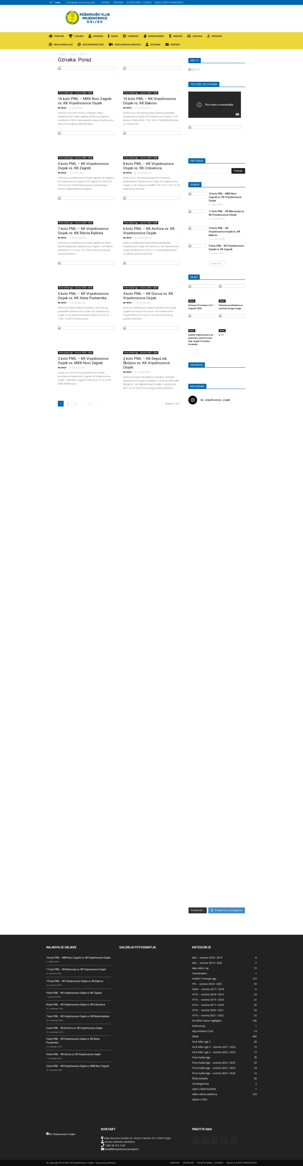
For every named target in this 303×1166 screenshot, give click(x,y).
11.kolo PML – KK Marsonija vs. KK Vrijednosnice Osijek (76, 969)
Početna (62, 54)
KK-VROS (62, 107)
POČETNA (59, 36)
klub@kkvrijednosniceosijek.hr (122, 1149)
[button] (252, 36)
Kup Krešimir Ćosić (202, 1031)
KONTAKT (105, 2)
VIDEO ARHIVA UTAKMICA (128, 44)
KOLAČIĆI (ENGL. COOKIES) (139, 2)
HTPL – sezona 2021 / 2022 (208, 1015)
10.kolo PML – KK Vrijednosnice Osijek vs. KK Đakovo (149, 101)
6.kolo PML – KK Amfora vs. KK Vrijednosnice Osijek (149, 231)
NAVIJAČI (177, 36)
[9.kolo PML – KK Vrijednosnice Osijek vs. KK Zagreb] (86, 145)
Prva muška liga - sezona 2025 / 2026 (75, 93)
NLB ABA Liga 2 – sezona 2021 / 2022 (214, 1047)
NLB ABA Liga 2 (201, 1041)
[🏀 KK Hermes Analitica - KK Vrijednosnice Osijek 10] (197, 875)
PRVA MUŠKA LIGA (63, 44)
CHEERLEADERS (156, 36)
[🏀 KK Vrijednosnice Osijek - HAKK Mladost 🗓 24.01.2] (217, 429)
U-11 (221, 335)
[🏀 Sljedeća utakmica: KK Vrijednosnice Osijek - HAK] (197, 557)
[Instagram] (236, 2)
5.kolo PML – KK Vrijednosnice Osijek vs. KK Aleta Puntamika (83, 296)
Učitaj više (216, 263)
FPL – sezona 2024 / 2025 (207, 983)
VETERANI (155, 44)
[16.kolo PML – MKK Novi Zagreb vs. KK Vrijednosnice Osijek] (86, 80)
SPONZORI (118, 2)
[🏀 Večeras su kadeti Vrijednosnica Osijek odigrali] (236, 762)
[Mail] (242, 2)
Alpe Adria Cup (200, 968)
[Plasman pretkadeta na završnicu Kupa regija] (232, 293)
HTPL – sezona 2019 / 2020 (208, 999)
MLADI (114, 36)
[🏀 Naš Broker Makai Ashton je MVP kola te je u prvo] (197, 725)
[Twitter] (248, 2)
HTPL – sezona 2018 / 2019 (208, 994)
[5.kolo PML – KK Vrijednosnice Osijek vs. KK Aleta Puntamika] (86, 275)
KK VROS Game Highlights (207, 1020)
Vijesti (195, 1099)
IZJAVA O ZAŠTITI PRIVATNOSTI (168, 2)
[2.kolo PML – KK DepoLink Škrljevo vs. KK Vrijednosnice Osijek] (151, 340)
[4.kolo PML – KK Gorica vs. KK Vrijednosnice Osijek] (151, 275)
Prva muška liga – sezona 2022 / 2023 (213, 1062)
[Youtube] (254, 2)
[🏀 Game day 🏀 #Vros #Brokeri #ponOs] (236, 416)
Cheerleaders (199, 973)
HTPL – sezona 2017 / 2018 (208, 1005)
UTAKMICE (133, 36)
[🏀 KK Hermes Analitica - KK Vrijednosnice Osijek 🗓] (217, 880)
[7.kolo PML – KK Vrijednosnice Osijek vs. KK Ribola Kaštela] (86, 210)
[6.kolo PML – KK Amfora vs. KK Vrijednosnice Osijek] (151, 210)
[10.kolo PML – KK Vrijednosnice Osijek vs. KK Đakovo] (151, 80)
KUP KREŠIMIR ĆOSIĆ (93, 44)
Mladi (191, 301)
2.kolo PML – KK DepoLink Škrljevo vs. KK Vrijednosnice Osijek (146, 362)
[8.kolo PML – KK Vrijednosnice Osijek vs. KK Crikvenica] (151, 145)
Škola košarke (200, 1078)
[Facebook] (231, 2)
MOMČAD (98, 36)
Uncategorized (200, 1083)
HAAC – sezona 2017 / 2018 (208, 989)
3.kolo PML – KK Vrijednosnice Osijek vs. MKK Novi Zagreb (83, 360)
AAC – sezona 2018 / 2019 (207, 957)
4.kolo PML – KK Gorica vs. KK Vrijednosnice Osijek (148, 296)
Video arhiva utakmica (204, 1094)
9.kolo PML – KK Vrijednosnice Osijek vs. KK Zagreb (83, 166)
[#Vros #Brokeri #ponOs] (217, 540)
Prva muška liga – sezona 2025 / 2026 (213, 1073)
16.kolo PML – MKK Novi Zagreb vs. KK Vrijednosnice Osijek (85, 101)
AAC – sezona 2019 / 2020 (207, 962)
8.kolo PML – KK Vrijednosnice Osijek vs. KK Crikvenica (148, 166)
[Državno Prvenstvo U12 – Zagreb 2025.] (201, 293)
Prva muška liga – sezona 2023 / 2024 (213, 1068)
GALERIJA (197, 36)
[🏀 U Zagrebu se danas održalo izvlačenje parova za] (236, 601)
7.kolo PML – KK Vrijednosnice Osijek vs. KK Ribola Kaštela (83, 231)
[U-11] (232, 323)
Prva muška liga (201, 1057)
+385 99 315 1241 (115, 1145)
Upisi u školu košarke (204, 1089)
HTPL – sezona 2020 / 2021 (208, 1010)
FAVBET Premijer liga (204, 978)
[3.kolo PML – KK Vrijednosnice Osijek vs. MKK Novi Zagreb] (86, 340)
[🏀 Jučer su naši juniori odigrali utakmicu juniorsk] (197, 471)
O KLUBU (78, 36)
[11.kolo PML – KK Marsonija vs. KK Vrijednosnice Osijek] (197, 216)
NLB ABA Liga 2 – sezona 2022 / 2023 (214, 1052)
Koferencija (198, 1026)
